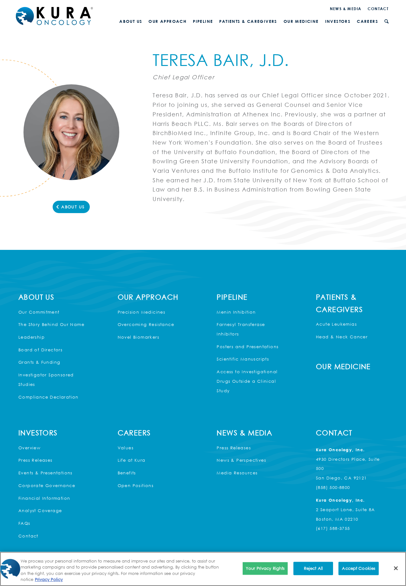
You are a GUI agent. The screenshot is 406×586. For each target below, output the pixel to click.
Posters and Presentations (247, 346)
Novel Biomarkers (138, 337)
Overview (29, 447)
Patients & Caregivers (339, 303)
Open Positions (136, 485)
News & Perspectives (241, 460)
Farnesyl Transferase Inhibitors (241, 329)
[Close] (396, 568)
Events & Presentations (45, 472)
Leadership (31, 337)
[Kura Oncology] (54, 16)
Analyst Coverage (40, 510)
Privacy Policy (49, 579)
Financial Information (44, 498)
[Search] (386, 21)
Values (126, 447)
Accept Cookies (358, 568)
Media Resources (237, 472)
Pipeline (232, 297)
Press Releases (35, 460)
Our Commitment (39, 312)
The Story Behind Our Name (51, 324)
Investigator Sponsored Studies (46, 379)
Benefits (127, 472)
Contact (378, 8)
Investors (38, 432)
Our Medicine (343, 366)
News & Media (346, 8)
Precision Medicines (142, 312)
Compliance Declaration (48, 397)
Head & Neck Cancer (342, 336)
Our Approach (148, 297)
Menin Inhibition (236, 312)
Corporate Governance (46, 485)
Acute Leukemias (336, 324)
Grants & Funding (39, 362)
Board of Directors (40, 349)
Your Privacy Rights (265, 568)
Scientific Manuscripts (243, 358)
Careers (134, 432)
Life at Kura (132, 460)
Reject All (313, 568)
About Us (36, 297)
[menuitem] (346, 9)
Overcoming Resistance (146, 324)
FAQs (24, 523)
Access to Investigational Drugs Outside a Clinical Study (247, 381)
